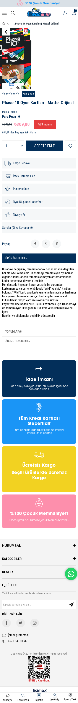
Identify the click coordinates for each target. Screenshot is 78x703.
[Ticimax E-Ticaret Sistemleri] (39, 691)
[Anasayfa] (7, 23)
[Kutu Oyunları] (11, 23)
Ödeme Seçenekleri (18, 341)
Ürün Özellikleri (16, 258)
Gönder (71, 604)
